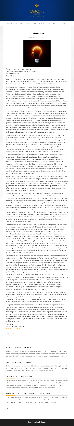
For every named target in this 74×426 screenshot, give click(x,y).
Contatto (64, 23)
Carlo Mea (42, 37)
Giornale (42, 23)
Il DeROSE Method (12, 23)
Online (22, 23)
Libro (35, 23)
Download (56, 23)
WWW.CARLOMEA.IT (13, 329)
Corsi (48, 23)
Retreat (28, 23)
